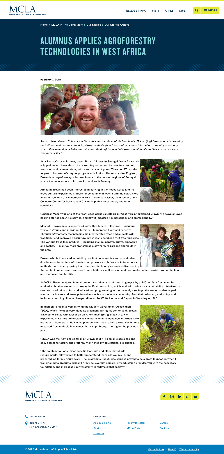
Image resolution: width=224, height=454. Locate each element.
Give (182, 10)
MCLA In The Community (67, 24)
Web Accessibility (189, 449)
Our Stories (94, 24)
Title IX (172, 449)
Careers (164, 422)
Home (44, 24)
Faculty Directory (136, 422)
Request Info (136, 10)
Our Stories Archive (117, 24)
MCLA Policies (156, 449)
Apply (169, 10)
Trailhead (98, 433)
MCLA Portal (134, 428)
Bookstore (165, 428)
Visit (155, 10)
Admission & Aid (102, 422)
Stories (97, 428)
